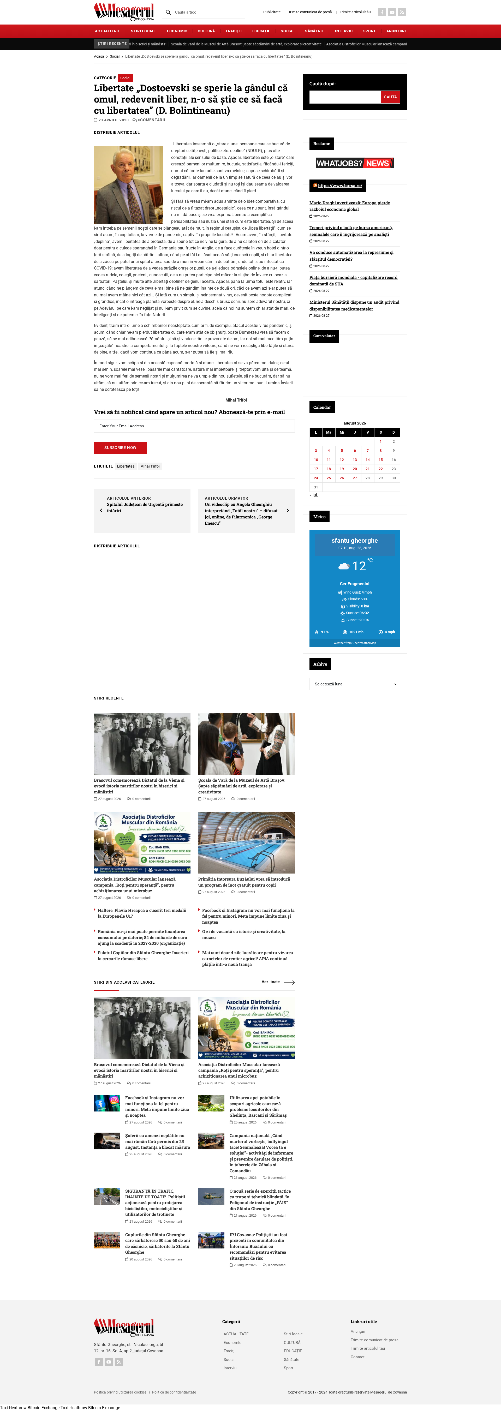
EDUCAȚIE (261, 31)
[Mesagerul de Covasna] (124, 12)
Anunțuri (396, 31)
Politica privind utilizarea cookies (120, 1392)
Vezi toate (271, 981)
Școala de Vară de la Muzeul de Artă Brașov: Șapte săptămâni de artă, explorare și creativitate (199, 44)
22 (381, 469)
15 (381, 460)
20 (355, 469)
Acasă (99, 56)
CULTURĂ (206, 31)
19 (342, 469)
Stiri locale (144, 31)
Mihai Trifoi (150, 466)
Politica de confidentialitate (174, 1392)
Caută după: (322, 83)
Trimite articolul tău (355, 12)
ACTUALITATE (108, 31)
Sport (369, 31)
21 (368, 469)
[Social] (382, 12)
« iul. (313, 495)
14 (368, 460)
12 (342, 460)
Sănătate (315, 31)
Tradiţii (233, 31)
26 (342, 478)
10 (316, 460)
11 (329, 460)
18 (329, 469)
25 (329, 478)
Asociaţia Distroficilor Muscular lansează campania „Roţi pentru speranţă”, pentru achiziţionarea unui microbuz (368, 44)
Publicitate (272, 12)
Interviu (344, 31)
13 (355, 460)
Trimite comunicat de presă (310, 12)
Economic (177, 31)
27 (355, 478)
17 (316, 469)
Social (288, 31)
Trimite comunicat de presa (374, 1340)
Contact (358, 1357)
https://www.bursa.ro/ (340, 185)
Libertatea (126, 466)
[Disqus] (194, 619)
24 (316, 478)
